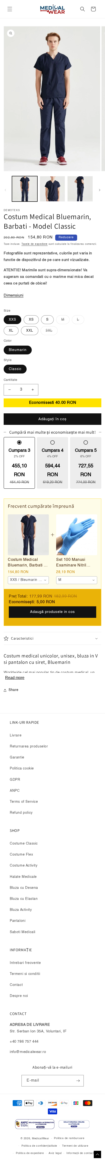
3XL (52, 332)
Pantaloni (17, 921)
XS (31, 319)
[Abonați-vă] (78, 1080)
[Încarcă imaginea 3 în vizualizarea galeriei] (80, 189)
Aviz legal (55, 1153)
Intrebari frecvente (25, 963)
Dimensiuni (13, 296)
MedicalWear (40, 1138)
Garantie (17, 757)
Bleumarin (18, 350)
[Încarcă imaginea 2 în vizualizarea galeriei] (52, 189)
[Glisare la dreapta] (99, 190)
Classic (15, 369)
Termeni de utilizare (75, 1146)
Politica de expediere (30, 1153)
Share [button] (14, 690)
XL (11, 330)
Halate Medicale (23, 877)
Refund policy (21, 812)
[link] (28, 534)
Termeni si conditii (25, 974)
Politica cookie (22, 768)
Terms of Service (24, 801)
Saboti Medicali (22, 932)
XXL (29, 330)
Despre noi (19, 996)
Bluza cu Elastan (24, 899)
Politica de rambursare (69, 1138)
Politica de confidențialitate (39, 1146)
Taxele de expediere (34, 244)
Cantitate (10, 380)
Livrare (15, 735)
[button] (9, 9)
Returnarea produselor (29, 746)
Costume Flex (21, 854)
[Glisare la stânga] (5, 190)
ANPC (15, 790)
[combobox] (28, 580)
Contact (16, 985)
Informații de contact (80, 1153)
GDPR (15, 779)
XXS (12, 319)
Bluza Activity (21, 910)
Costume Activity (24, 865)
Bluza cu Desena (24, 888)
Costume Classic (24, 843)
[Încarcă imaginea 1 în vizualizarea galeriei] (24, 189)
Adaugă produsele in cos (52, 612)
